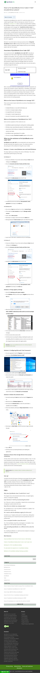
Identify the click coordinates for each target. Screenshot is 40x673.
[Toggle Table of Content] (13, 17)
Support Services (25, 621)
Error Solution (25, 618)
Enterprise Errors (7, 571)
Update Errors (7, 580)
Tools (5, 578)
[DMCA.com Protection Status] (6, 627)
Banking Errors (7, 567)
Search (34, 559)
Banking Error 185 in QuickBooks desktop (13, 545)
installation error (13, 23)
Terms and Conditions (27, 666)
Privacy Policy (9, 666)
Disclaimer (19, 668)
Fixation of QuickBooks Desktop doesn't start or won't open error (18, 542)
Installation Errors (7, 573)
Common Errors (22, 12)
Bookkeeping (24, 616)
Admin (6, 12)
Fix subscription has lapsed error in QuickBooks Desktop (16, 548)
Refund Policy (17, 666)
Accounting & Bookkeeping (9, 565)
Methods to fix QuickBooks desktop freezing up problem (16, 551)
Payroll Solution (25, 620)
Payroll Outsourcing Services (28, 623)
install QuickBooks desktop (23, 463)
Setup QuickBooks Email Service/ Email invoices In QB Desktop (17, 538)
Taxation (23, 614)
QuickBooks (6, 575)
